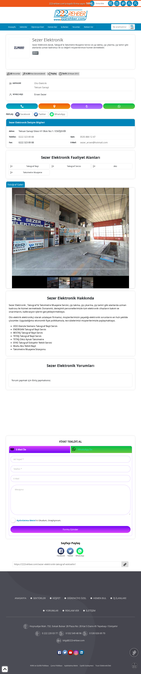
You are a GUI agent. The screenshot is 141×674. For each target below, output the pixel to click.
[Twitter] (65, 652)
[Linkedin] (81, 652)
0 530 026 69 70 (97, 633)
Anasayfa (12, 27)
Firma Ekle (100, 3)
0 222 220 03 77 (49, 633)
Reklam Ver (88, 27)
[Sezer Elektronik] (19, 47)
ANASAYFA (20, 598)
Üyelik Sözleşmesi (86, 665)
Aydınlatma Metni (71, 665)
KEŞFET (56, 598)
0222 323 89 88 (26, 136)
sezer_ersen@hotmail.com (94, 142)
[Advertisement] (70, 413)
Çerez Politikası (56, 665)
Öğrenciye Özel (37, 27)
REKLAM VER (72, 610)
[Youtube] (70, 652)
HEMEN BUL (99, 598)
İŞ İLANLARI (119, 598)
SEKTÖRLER (39, 598)
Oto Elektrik (40, 83)
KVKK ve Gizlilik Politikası (39, 665)
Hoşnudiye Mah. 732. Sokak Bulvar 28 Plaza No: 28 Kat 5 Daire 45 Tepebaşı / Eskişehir (74, 626)
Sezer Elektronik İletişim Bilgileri (27, 122)
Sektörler (23, 27)
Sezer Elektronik (47, 40)
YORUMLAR (52, 610)
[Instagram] (76, 652)
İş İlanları (64, 27)
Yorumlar (76, 27)
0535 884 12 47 (87, 136)
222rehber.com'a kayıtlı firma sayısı (70, 3)
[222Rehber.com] (70, 15)
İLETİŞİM (90, 610)
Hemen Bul (52, 27)
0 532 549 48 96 (73, 633)
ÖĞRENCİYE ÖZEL (76, 598)
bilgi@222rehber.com (74, 640)
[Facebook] (59, 652)
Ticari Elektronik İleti (103, 665)
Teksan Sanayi (41, 87)
